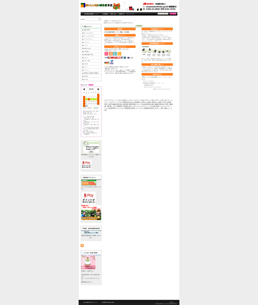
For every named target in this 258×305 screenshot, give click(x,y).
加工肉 (86, 76)
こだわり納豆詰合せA (124, 102)
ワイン (86, 67)
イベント (86, 70)
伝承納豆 (137, 102)
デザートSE (149, 100)
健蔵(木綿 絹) (159, 104)
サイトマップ (130, 14)
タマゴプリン (110, 100)
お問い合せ (113, 14)
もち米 (86, 79)
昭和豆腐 (132, 104)
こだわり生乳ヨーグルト (125, 100)
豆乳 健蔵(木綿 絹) (115, 104)
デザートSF (159, 100)
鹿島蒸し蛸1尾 (122, 106)
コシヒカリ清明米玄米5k (145, 108)
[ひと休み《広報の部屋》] (88, 268)
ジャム (86, 45)
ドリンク (86, 42)
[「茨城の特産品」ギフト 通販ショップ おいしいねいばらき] (97, 9)
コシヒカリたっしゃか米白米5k (148, 106)
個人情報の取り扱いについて (90, 302)
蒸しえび (132, 106)
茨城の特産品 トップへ (92, 14)
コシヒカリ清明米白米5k (126, 108)
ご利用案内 (105, 14)
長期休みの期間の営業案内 (91, 73)
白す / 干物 (87, 60)
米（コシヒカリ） (89, 33)
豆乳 (166, 104)
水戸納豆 (86, 51)
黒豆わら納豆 (157, 102)
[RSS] (82, 246)
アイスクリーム (88, 39)
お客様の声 (121, 14)
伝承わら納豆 (146, 102)
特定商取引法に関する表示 (108, 302)
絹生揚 (125, 104)
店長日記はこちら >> (86, 281)
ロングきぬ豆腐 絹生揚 (145, 104)
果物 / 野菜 (87, 30)
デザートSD (139, 100)
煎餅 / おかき (87, 48)
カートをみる (173, 13)
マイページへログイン (163, 13)
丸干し (157, 108)
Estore (176, 302)
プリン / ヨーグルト (89, 36)
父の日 (86, 64)
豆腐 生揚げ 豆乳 (88, 54)
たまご (86, 57)
